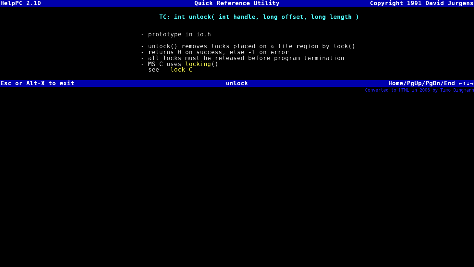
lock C (181, 69)
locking (198, 63)
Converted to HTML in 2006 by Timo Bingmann (419, 90)
